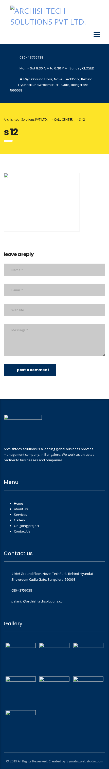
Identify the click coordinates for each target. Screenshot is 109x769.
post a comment (33, 369)
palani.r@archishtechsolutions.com (38, 601)
